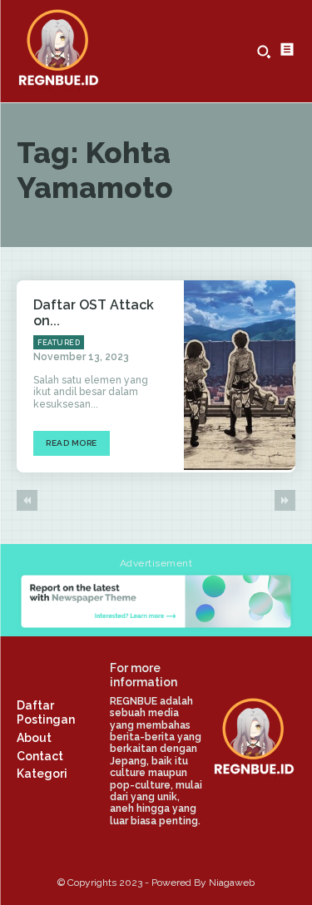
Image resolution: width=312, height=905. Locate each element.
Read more (71, 443)
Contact (40, 756)
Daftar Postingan (46, 712)
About (34, 737)
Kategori (42, 773)
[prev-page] (27, 500)
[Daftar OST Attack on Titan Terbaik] (239, 375)
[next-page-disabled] (285, 500)
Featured (58, 343)
